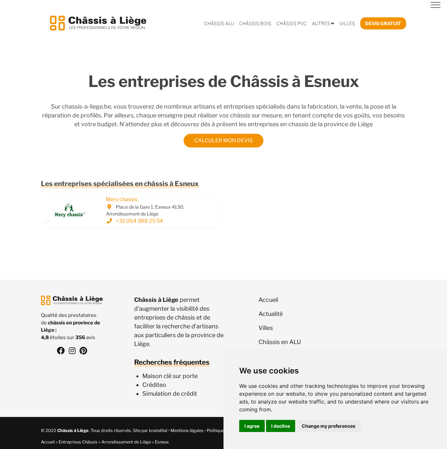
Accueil (48, 442)
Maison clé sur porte (170, 375)
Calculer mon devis (223, 140)
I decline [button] (280, 426)
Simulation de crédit (169, 393)
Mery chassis (121, 200)
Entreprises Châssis (78, 442)
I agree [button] (251, 426)
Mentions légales (187, 430)
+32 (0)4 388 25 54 (139, 221)
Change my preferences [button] (328, 426)
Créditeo (154, 384)
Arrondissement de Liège (126, 442)
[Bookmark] (46, 222)
